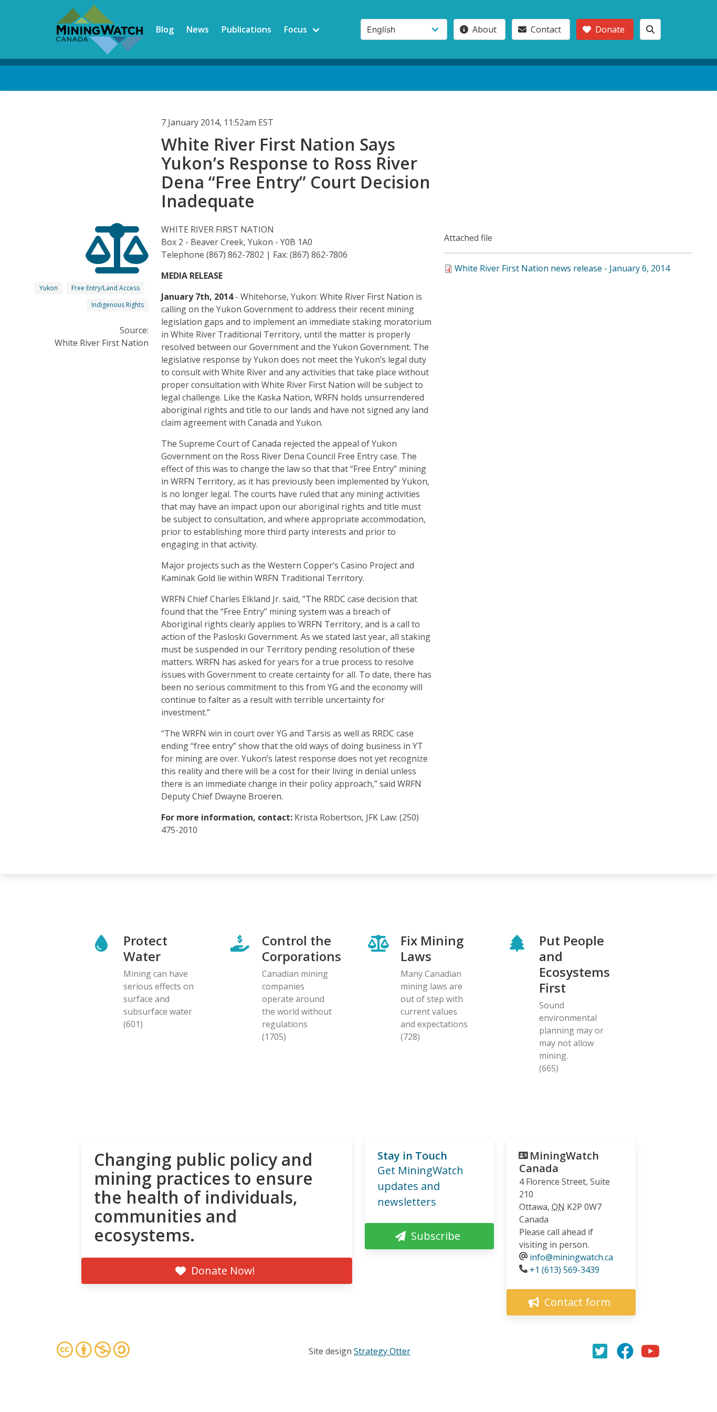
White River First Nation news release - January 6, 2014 (562, 268)
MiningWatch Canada (559, 1161)
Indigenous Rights (117, 304)
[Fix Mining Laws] (117, 264)
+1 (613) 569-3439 (564, 1270)
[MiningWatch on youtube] (650, 1351)
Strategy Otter (382, 1351)
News (197, 29)
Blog (165, 29)
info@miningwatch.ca (571, 1257)
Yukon (48, 287)
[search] (650, 29)
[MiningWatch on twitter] (599, 1351)
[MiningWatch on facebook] (625, 1351)
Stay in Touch (412, 1155)
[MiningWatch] (100, 29)
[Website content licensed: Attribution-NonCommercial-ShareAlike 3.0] (93, 1351)
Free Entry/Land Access (105, 287)
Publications (246, 29)
